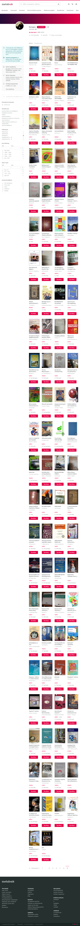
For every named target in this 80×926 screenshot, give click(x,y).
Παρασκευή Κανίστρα (46, 305)
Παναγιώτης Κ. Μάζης (46, 748)
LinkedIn (56, 907)
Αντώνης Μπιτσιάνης (46, 680)
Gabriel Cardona (45, 339)
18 (63, 868)
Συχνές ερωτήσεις (6, 892)
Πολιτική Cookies (39, 924)
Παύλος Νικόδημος (33, 339)
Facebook (56, 899)
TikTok (55, 905)
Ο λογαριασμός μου (7, 898)
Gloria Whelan (71, 235)
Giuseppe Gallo (45, 440)
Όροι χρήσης (20, 924)
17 (60, 868)
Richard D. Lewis (32, 98)
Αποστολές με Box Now (8, 903)
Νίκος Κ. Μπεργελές (72, 305)
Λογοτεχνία (14, 10)
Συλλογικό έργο (45, 202)
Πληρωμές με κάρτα (33, 916)
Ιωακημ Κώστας (45, 100)
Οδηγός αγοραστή (6, 896)
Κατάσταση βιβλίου (33, 909)
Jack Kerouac (58, 508)
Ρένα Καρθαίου (71, 612)
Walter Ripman (71, 168)
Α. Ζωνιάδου (31, 305)
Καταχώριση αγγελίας (33, 901)
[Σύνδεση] (76, 4)
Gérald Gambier (71, 373)
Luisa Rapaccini (71, 271)
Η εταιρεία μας (57, 912)
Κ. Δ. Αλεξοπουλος (46, 373)
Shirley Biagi (32, 407)
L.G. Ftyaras (31, 168)
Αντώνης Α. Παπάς (59, 407)
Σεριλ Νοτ (36, 474)
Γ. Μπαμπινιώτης (45, 544)
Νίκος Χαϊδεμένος (33, 134)
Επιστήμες (22, 10)
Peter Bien (31, 64)
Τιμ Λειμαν (31, 474)
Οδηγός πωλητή (6, 894)
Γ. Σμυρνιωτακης (58, 646)
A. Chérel (31, 237)
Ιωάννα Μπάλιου (32, 851)
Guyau (69, 510)
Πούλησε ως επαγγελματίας (35, 903)
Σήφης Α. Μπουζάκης (46, 475)
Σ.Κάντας (57, 612)
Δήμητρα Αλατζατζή (59, 714)
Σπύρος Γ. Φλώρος (72, 714)
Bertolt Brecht (45, 271)
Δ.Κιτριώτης (62, 612)
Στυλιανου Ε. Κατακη (59, 748)
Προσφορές (5, 10)
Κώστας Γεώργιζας (59, 202)
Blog (29, 896)
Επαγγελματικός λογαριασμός (10, 899)
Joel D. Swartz (71, 748)
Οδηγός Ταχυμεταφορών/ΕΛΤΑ (36, 907)
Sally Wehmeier (58, 578)
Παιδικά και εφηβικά (49, 10)
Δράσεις (4, 905)
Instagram (56, 903)
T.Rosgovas (70, 544)
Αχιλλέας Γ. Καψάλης (59, 100)
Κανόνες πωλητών (58, 892)
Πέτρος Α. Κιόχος (45, 406)
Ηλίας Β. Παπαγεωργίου (34, 646)
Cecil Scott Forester (59, 305)
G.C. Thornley (70, 134)
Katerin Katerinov (58, 64)
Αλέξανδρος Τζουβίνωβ (60, 237)
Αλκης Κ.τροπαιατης (59, 544)
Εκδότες (30, 892)
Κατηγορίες (31, 890)
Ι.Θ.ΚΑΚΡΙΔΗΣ (32, 510)
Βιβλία (31, 43)
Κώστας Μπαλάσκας (46, 714)
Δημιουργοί (31, 894)
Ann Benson (44, 508)
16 (56, 868)
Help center (5, 890)
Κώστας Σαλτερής (33, 713)
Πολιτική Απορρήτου (30, 924)
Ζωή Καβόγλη (45, 644)
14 (49, 868)
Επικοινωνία (5, 907)
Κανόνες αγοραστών (59, 894)
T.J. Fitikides (57, 168)
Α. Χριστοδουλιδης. (33, 612)
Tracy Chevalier (32, 817)
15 (52, 868)
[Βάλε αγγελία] (69, 4)
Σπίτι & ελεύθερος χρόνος (34, 10)
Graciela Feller (45, 817)
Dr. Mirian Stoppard (46, 66)
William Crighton (71, 475)
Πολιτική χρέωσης (58, 890)
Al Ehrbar (44, 849)
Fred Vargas (57, 475)
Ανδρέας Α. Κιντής (46, 134)
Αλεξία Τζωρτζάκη (72, 339)
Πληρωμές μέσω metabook (9, 901)
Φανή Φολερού (71, 100)
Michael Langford (33, 441)
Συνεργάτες (57, 916)
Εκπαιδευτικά (60, 10)
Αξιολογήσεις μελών (33, 914)
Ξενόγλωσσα (70, 10)
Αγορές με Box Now (33, 905)
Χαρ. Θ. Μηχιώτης (46, 237)
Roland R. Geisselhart (34, 271)
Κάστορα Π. (31, 202)
